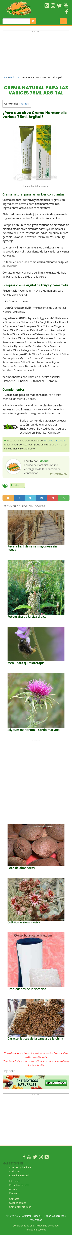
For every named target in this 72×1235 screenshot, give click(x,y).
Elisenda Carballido (54, 440)
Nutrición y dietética (20, 1167)
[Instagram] (41, 1157)
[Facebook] (24, 1157)
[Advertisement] (36, 54)
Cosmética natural (19, 1175)
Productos (14, 77)
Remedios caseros (19, 1185)
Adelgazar (14, 1171)
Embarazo (14, 1193)
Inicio (5, 77)
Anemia (13, 1189)
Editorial (44, 461)
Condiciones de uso (23, 1225)
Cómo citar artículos (20, 1206)
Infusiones (14, 1181)
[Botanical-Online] (19, 8)
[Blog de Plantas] (47, 1157)
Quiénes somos (17, 1202)
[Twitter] (35, 1157)
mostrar (24, 103)
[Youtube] (29, 1157)
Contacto (14, 1198)
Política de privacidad (47, 1225)
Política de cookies (36, 1229)
